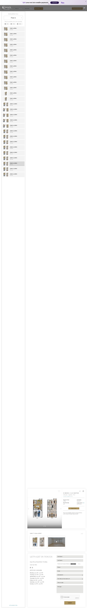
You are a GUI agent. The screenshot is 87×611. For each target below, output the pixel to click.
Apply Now (73, 508)
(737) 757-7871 (33, 564)
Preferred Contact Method (64, 563)
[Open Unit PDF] (83, 491)
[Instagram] (32, 568)
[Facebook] (30, 568)
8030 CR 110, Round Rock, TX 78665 (38, 562)
